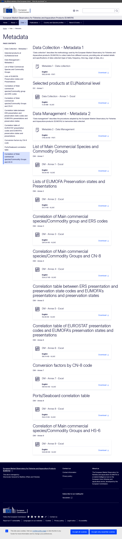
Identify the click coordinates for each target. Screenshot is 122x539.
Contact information (69, 472)
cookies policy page (39, 531)
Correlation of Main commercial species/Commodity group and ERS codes (15, 90)
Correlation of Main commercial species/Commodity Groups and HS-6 (15, 158)
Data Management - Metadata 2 (12, 61)
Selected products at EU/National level (13, 54)
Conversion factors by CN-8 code (16, 141)
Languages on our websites (32, 521)
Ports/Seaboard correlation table (15, 148)
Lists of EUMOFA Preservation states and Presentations (14, 79)
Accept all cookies (79, 532)
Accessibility (83, 521)
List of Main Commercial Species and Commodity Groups (14, 69)
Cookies (48, 521)
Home (5, 23)
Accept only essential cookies (103, 532)
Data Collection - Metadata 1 (16, 49)
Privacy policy (67, 476)
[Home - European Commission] (18, 9)
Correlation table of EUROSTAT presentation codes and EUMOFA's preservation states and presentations (14, 130)
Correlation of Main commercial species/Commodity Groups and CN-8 (15, 102)
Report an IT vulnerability (11, 521)
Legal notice (71, 521)
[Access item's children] (17, 22)
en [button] (77, 11)
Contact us (53, 517)
